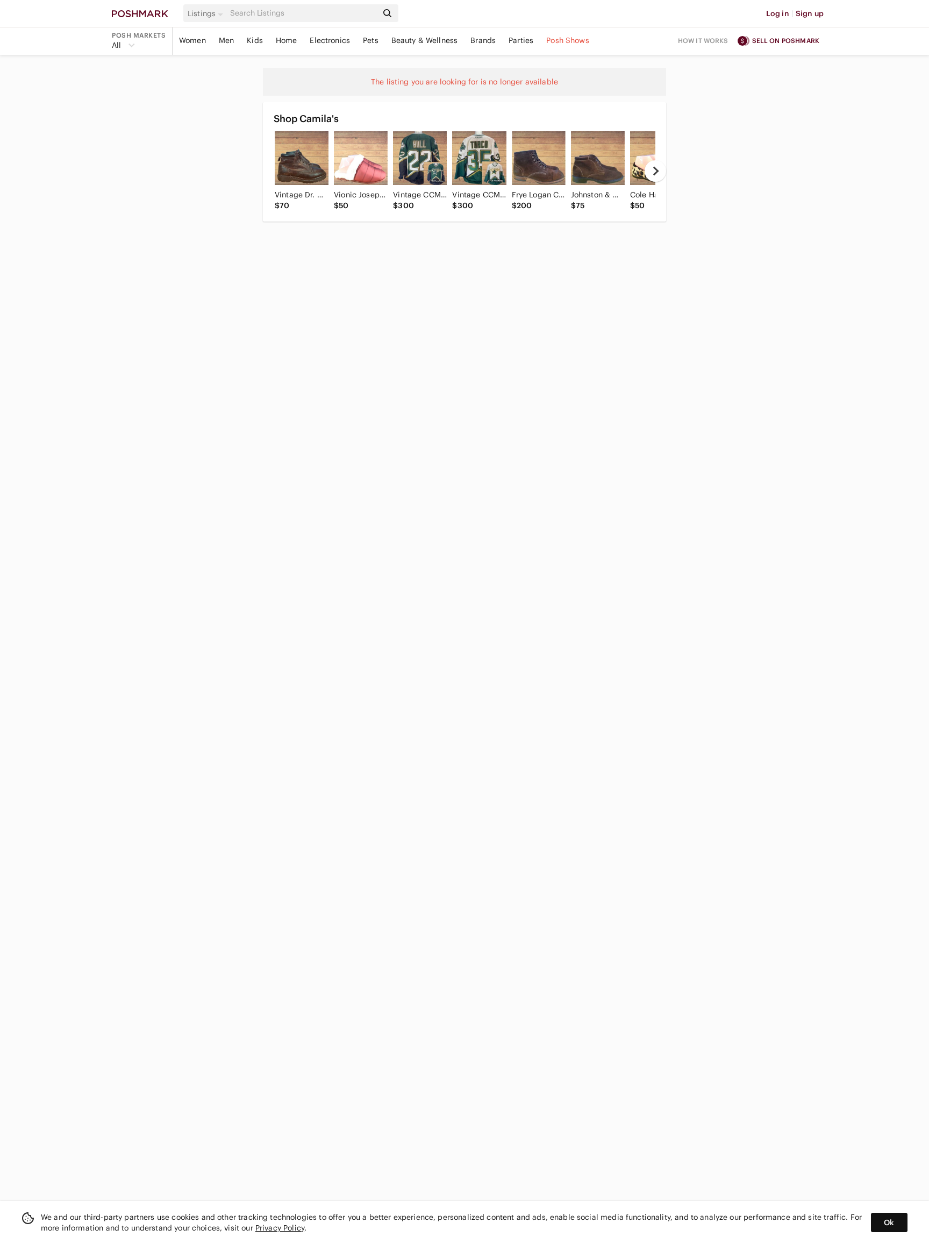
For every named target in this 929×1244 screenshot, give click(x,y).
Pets (370, 40)
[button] (207, 13)
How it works (703, 41)
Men (226, 40)
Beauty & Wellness (424, 40)
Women (192, 40)
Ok (889, 1222)
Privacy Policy (279, 1228)
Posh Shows (567, 40)
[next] (655, 171)
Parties (521, 40)
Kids (255, 40)
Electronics (330, 40)
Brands (483, 40)
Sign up (810, 13)
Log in (777, 13)
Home (286, 40)
